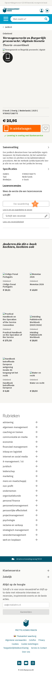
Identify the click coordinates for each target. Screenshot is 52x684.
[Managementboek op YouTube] (26, 663)
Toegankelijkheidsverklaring (16, 648)
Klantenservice (11, 570)
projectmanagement (13, 515)
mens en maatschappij (14, 481)
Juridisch (8, 27)
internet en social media (15, 456)
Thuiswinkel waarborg (26, 636)
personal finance (11, 500)
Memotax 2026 (37, 284)
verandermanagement (14, 535)
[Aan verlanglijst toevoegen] (45, 128)
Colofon (32, 640)
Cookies (15, 644)
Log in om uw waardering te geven (17, 210)
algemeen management (15, 427)
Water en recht (37, 383)
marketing (8, 476)
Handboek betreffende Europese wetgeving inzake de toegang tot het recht (12, 385)
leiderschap (9, 471)
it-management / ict (13, 461)
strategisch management (16, 530)
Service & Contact (39, 648)
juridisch (7, 466)
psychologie (9, 520)
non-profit (8, 486)
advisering (8, 422)
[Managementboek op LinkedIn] (19, 663)
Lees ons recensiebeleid (13, 222)
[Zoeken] (46, 19)
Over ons (26, 652)
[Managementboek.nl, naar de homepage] (11, 12)
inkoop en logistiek (12, 451)
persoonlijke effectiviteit (15, 510)
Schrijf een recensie (16, 215)
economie (8, 442)
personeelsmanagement (15, 505)
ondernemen (9, 491)
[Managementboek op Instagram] (33, 663)
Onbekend (7, 33)
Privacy (41, 640)
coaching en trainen (13, 432)
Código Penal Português (9, 285)
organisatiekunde (12, 495)
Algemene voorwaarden (15, 640)
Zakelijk (7, 576)
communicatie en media (15, 437)
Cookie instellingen (29, 644)
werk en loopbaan (12, 540)
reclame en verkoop (13, 525)
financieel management (15, 447)
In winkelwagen (20, 128)
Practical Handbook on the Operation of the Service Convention (12, 335)
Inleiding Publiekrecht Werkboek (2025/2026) (36, 335)
